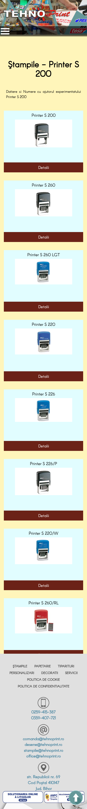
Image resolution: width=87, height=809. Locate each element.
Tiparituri (66, 666)
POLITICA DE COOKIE (43, 679)
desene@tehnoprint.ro (43, 744)
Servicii (71, 673)
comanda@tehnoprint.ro (43, 738)
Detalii (43, 167)
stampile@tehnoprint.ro (43, 750)
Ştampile (20, 666)
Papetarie (42, 666)
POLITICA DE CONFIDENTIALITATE (43, 686)
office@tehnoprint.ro (43, 755)
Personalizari (22, 673)
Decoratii (49, 673)
